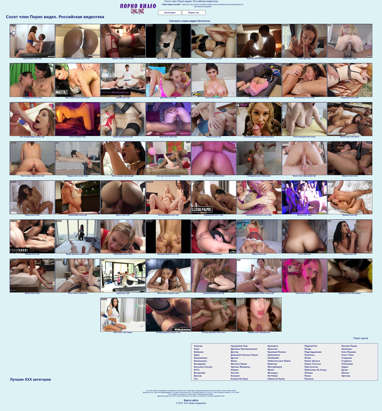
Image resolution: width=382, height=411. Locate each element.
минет (271, 370)
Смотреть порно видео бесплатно (189, 21)
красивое (273, 346)
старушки (346, 358)
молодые (273, 373)
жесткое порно (239, 364)
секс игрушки (348, 352)
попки (308, 358)
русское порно (349, 346)
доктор (234, 352)
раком (308, 376)
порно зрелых (312, 361)
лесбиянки (273, 358)
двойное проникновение (244, 349)
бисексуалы (200, 361)
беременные (200, 358)
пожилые (310, 355)
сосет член (347, 355)
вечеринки (199, 373)
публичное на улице (315, 370)
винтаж (198, 376)
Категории (169, 12)
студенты (346, 361)
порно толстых (313, 364)
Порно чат (193, 12)
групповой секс (239, 346)
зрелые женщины (240, 367)
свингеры (346, 349)
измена (234, 370)
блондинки (200, 364)
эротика (345, 376)
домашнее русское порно (244, 355)
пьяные (309, 373)
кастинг (235, 373)
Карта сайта (191, 400)
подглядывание (313, 352)
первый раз (311, 346)
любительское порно (279, 361)
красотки (273, 349)
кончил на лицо (239, 379)
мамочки (272, 364)
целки (344, 370)
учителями (347, 364)
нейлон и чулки (276, 379)
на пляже (273, 376)
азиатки (198, 346)
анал (196, 349)
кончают (235, 376)
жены (234, 361)
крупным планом (277, 352)
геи (196, 379)
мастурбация (275, 367)
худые (344, 367)
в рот (197, 370)
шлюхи (345, 373)
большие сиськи (203, 367)
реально (309, 379)
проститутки (311, 367)
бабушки (198, 352)
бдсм (197, 355)
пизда (308, 349)
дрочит (235, 358)
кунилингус (274, 355)
